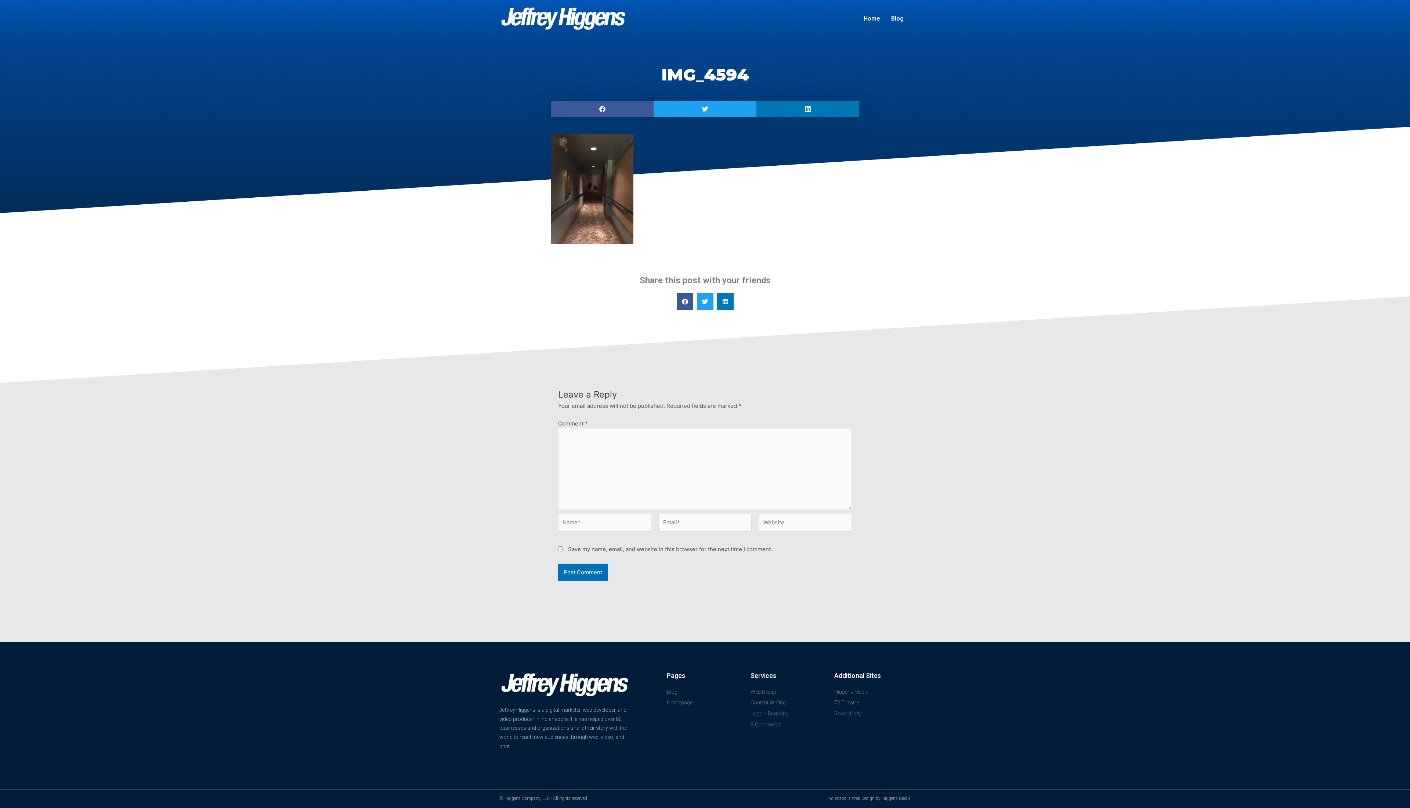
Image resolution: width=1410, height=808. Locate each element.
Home (872, 18)
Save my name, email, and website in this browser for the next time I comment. (670, 549)
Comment (573, 423)
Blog (897, 18)
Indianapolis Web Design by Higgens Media (869, 798)
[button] (602, 109)
